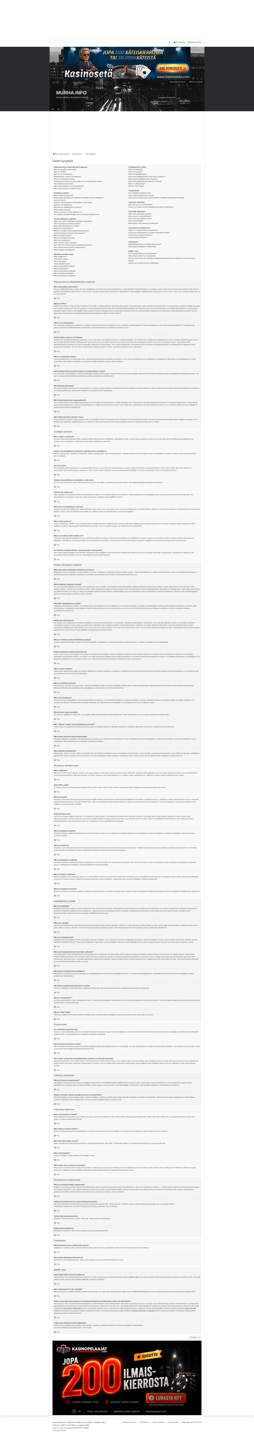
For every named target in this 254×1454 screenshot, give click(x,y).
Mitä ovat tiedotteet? (61, 269)
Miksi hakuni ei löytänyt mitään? (139, 216)
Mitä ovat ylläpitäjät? (135, 169)
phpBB (111, 497)
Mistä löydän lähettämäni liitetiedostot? (142, 247)
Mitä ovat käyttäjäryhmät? (137, 174)
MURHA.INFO (71, 92)
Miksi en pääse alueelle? (63, 235)
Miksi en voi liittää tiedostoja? (64, 238)
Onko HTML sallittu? (61, 259)
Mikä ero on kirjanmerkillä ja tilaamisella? (143, 230)
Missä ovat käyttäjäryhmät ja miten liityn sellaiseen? (146, 177)
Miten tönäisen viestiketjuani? (64, 250)
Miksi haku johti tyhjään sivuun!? (140, 219)
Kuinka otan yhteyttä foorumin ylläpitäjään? (143, 263)
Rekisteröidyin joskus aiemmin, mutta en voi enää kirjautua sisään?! (78, 181)
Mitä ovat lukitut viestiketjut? (64, 273)
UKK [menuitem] (52, 109)
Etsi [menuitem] (58, 109)
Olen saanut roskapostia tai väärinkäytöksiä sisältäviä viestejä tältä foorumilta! (156, 198)
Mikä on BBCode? (60, 257)
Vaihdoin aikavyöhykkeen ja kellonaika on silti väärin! (73, 202)
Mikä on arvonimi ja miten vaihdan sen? (68, 212)
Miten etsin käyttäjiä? (136, 221)
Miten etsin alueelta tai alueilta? (139, 214)
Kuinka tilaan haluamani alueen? (140, 235)
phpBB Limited (133, 1277)
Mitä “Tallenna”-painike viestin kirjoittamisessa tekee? (73, 245)
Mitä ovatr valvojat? (135, 172)
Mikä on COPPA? (60, 172)
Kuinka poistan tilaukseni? (137, 237)
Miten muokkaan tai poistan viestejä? (67, 224)
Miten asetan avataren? (62, 210)
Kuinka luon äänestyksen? (63, 228)
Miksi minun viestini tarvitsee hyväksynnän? (69, 247)
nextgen (86, 1428)
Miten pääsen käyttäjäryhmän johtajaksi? (143, 179)
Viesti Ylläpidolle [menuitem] (159, 1422)
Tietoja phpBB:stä (82, 1279)
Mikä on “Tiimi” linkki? (136, 186)
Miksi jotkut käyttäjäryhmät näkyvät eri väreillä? (145, 181)
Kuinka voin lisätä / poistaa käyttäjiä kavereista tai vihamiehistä (150, 207)
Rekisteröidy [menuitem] (180, 42)
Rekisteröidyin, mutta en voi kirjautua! (67, 177)
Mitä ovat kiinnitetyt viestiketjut (64, 271)
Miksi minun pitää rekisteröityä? (65, 169)
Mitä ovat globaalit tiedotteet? (64, 266)
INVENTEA (78, 1428)
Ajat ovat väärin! (59, 200)
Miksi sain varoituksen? (62, 240)
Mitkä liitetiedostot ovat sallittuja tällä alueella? (145, 244)
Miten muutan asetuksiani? (63, 195)
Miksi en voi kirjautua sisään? (64, 179)
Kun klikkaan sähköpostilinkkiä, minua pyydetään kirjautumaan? (77, 214)
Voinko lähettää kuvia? (62, 264)
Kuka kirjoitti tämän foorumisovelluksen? (142, 253)
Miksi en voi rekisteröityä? (63, 174)
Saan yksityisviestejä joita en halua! (141, 195)
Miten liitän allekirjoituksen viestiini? (67, 226)
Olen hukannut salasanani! (63, 184)
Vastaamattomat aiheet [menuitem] (177, 82)
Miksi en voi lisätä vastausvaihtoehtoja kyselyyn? (71, 231)
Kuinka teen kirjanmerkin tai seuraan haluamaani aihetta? (149, 233)
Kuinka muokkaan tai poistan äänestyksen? (69, 233)
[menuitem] (56, 1430)
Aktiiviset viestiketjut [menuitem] (196, 82)
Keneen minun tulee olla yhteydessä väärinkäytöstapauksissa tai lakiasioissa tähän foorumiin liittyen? (161, 259)
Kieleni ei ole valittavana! (63, 205)
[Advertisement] (79, 18)
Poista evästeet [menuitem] (173, 1422)
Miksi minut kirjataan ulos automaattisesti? (69, 186)
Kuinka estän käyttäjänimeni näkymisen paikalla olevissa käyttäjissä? (79, 198)
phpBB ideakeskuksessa (141, 1292)
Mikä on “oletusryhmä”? (136, 184)
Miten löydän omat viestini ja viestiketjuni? (143, 223)
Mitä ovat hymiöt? (60, 261)
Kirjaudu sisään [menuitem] (195, 42)
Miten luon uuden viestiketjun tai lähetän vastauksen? (73, 221)
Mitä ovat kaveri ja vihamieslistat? (140, 205)
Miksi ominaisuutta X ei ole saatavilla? (142, 256)
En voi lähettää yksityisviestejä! (139, 193)
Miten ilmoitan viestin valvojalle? (65, 243)
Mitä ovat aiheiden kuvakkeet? (65, 276)
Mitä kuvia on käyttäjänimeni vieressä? (68, 207)
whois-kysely (58, 1306)
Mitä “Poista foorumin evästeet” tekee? (67, 188)
